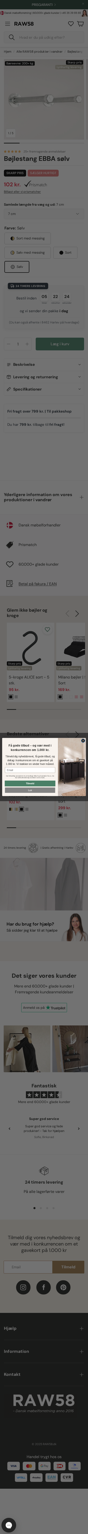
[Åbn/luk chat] (8, 1525)
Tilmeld (30, 783)
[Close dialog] (83, 740)
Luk (30, 790)
